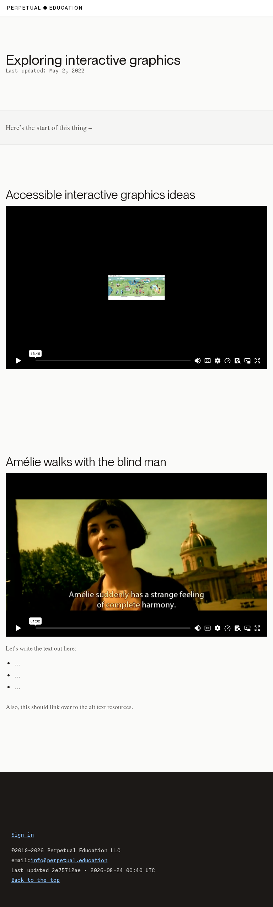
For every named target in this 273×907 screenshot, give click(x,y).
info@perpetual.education (69, 860)
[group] (136, 287)
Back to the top (35, 880)
